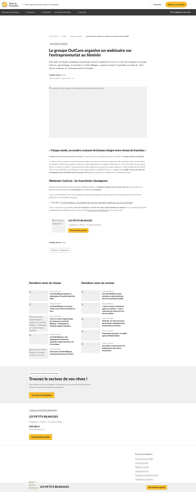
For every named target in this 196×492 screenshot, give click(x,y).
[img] (22, 12)
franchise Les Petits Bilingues (97, 210)
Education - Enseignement (59, 250)
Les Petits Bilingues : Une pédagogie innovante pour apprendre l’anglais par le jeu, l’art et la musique (96, 202)
